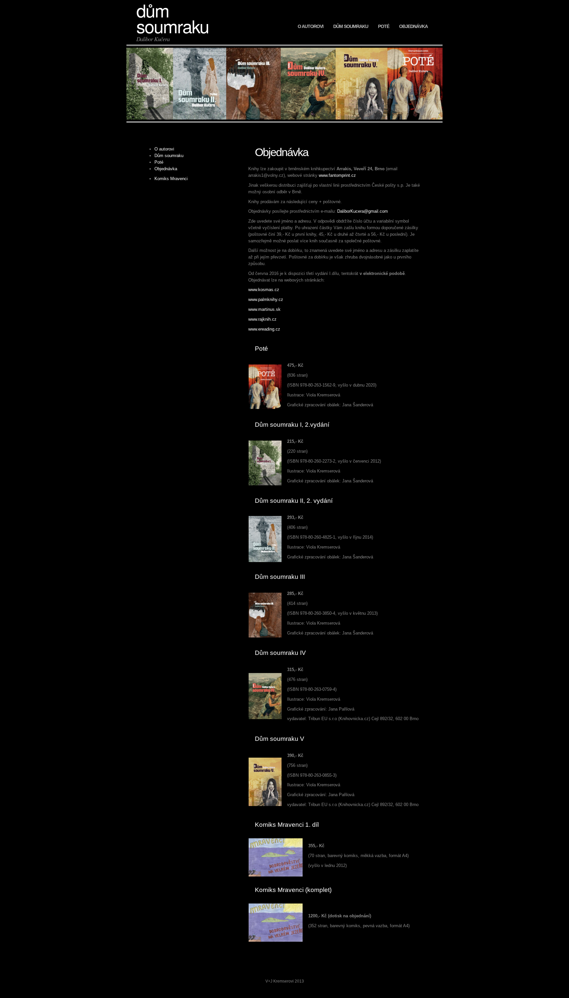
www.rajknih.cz (262, 319)
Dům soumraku (350, 26)
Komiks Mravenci (171, 178)
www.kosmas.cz (263, 289)
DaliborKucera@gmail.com (362, 211)
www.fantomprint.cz (337, 175)
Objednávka (413, 26)
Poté (383, 26)
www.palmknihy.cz (265, 299)
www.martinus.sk (264, 309)
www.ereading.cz (264, 329)
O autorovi (310, 26)
